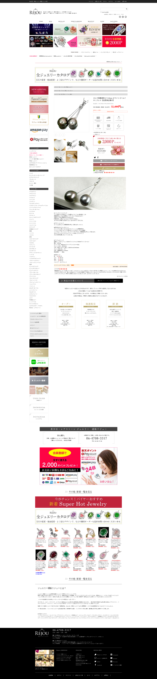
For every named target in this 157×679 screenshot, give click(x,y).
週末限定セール (33, 164)
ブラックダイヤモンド (35, 274)
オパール (31, 213)
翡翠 (30, 264)
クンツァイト (32, 223)
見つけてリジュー (34, 328)
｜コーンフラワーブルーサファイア (48, 618)
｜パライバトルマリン (43, 615)
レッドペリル (32, 301)
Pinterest (115, 661)
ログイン (105, 1)
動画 (115, 14)
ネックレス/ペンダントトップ (36, 175)
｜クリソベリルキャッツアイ (97, 618)
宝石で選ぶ (63, 94)
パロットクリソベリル (35, 262)
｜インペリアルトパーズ (84, 618)
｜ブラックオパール (62, 618)
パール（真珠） (69, 94)
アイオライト (32, 191)
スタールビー (32, 240)
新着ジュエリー (33, 157)
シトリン (31, 233)
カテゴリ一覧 (57, 87)
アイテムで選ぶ (64, 90)
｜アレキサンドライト (96, 615)
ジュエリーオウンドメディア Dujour (65, 655)
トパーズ (31, 254)
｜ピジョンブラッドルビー (84, 615)
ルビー (31, 297)
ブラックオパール (33, 272)
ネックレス (70, 90)
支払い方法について (80, 655)
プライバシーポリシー (81, 661)
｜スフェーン (67, 615)
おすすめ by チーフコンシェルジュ (38, 162)
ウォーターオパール (34, 209)
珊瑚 (30, 231)
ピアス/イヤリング (34, 177)
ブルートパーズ (33, 280)
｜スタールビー (108, 618)
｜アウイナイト (60, 615)
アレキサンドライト (34, 203)
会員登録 (106, 14)
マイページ (91, 1)
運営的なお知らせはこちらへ (113, 61)
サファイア (32, 227)
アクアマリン (32, 195)
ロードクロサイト (33, 303)
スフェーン (32, 244)
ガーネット (32, 215)
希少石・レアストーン (118, 52)
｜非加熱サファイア (101, 616)
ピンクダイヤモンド (105, 52)
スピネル (31, 242)
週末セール (95, 52)
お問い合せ (124, 1)
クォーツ (31, 219)
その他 (31, 185)
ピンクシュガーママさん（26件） (62, 265)
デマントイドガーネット (35, 252)
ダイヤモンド (32, 248)
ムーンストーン (33, 290)
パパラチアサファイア (35, 258)
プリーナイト (32, 276)
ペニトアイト (32, 284)
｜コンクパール (52, 615)
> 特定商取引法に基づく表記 (99, 132)
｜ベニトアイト (83, 616)
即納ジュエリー (33, 160)
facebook (99, 665)
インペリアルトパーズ (35, 207)
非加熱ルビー (32, 299)
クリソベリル (32, 221)
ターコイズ (32, 246)
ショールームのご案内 (35, 313)
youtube (115, 658)
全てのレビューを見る (122, 276)
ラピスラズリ (32, 295)
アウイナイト (32, 193)
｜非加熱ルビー (74, 615)
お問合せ (106, 675)
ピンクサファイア (33, 266)
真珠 (30, 236)
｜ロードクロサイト (92, 616)
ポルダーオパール (33, 288)
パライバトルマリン (85, 52)
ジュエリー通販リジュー (62, 654)
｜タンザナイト (106, 615)
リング (31, 173)
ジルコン (31, 235)
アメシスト (32, 199)
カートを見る (117, 1)
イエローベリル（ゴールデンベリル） (38, 205)
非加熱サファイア (33, 229)
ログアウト (111, 1)
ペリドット (32, 286)
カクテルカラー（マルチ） (36, 305)
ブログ (122, 14)
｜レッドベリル (75, 616)
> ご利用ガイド (96, 134)
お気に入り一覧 (98, 1)
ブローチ (31, 181)
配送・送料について (80, 657)
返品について (79, 658)
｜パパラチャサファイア (59, 616)
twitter (98, 661)
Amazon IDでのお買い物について (83, 663)
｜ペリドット (68, 616)
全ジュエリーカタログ (35, 166)
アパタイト (32, 197)
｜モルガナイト (115, 618)
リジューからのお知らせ (36, 331)
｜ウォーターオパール (72, 618)
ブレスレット (32, 179)
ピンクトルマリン (33, 270)
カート (88, 675)
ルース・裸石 (32, 183)
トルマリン (32, 256)
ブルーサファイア (33, 278)
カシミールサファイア (35, 217)
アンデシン (32, 201)
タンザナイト (32, 250)
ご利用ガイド (111, 14)
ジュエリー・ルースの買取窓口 (38, 316)
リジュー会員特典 (34, 322)
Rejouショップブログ (102, 654)
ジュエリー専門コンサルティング (64, 660)
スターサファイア (33, 238)
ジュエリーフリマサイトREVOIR (64, 657)
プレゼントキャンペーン (36, 319)
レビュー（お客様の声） (102, 658)
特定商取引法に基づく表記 (81, 660)
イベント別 (63, 87)
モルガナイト (32, 292)
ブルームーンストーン (35, 282)
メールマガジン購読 (117, 665)
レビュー (119, 14)
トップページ (32, 151)
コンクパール (32, 225)
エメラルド (32, 211)
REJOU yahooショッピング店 (63, 658)
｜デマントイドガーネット (46, 616)
